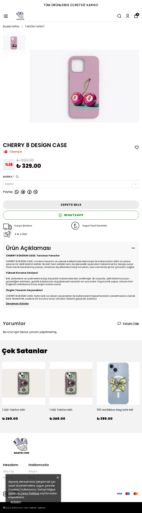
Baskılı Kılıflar (11, 26)
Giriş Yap (8, 471)
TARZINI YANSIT (35, 26)
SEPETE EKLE (71, 205)
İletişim (33, 471)
